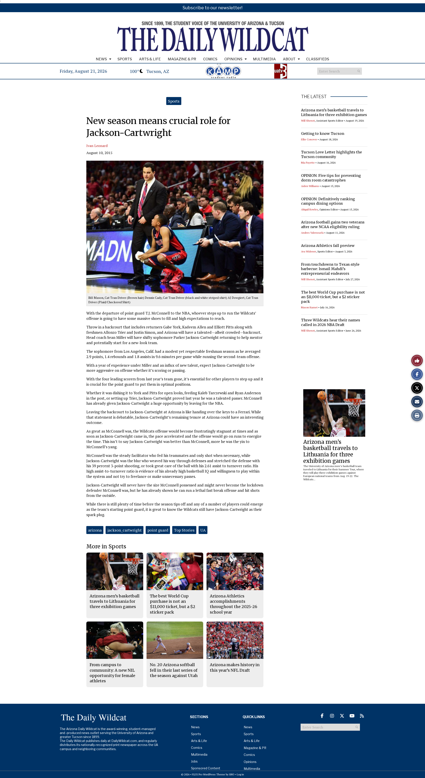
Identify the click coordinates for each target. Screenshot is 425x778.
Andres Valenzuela (312, 232)
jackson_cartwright (124, 530)
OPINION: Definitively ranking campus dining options (328, 201)
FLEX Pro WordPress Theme (208, 774)
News (101, 59)
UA (203, 530)
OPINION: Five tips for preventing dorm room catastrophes (331, 177)
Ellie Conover (309, 139)
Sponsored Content (205, 768)
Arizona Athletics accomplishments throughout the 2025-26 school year (233, 604)
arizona (95, 530)
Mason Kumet (309, 307)
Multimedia (264, 59)
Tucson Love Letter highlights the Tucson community (331, 154)
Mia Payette (308, 162)
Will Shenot (308, 120)
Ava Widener (308, 251)
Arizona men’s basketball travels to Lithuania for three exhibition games (334, 112)
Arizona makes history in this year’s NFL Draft (235, 667)
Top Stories (184, 530)
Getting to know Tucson (322, 133)
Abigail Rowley (309, 209)
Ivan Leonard (97, 145)
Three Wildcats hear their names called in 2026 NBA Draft (330, 322)
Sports (125, 59)
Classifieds (317, 59)
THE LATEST (314, 96)
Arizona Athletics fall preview (328, 245)
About (289, 59)
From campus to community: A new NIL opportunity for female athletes (112, 672)
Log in (240, 774)
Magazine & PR (182, 59)
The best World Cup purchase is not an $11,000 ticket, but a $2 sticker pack (333, 297)
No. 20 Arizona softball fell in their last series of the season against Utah (174, 670)
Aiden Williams (310, 186)
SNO (231, 774)
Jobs (194, 761)
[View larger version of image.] (174, 227)
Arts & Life (150, 59)
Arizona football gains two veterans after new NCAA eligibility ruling (333, 224)
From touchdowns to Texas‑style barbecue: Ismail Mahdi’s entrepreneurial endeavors (330, 269)
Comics (210, 59)
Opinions (233, 59)
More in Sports (106, 546)
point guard (157, 530)
